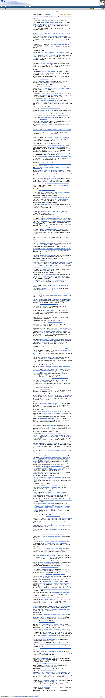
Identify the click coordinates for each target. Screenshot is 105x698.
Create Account (5, 8)
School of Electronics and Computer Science (21, 696)
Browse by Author (28, 6)
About (6, 6)
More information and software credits (34, 696)
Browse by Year (12, 6)
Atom (62, 14)
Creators (49, 16)
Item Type (53, 16)
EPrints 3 (11, 696)
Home (2, 6)
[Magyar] (91, 8)
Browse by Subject (20, 6)
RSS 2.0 (70, 14)
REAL (3, 1)
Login (1, 8)
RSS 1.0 (66, 14)
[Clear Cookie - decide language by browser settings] (93, 8)
